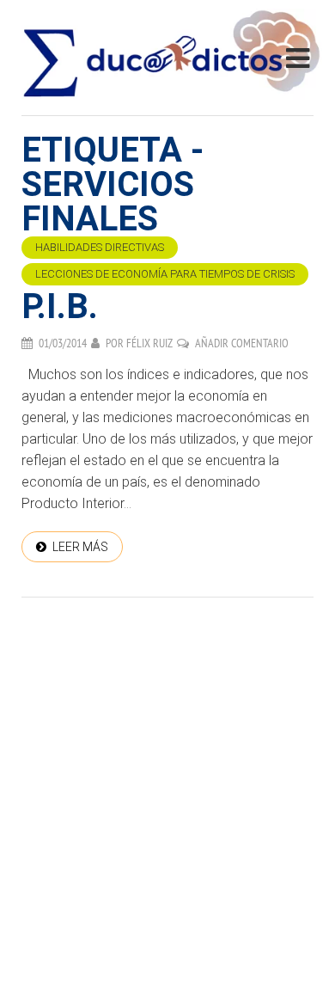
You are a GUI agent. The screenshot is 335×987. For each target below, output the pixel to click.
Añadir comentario (242, 343)
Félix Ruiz (149, 343)
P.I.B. (59, 306)
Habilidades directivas (99, 247)
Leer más (80, 547)
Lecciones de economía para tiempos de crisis (165, 273)
